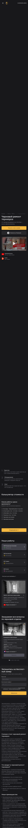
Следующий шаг (13, 530)
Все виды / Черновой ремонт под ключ (13, 508)
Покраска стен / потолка (9, 515)
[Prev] (1, 640)
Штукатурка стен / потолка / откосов (12, 511)
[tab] (9, 660)
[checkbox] (2, 509)
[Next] (27, 640)
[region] (14, 640)
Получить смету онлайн (14, 228)
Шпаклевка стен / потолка (10, 513)
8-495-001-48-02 (22, 3)
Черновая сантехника (8, 517)
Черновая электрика (8, 519)
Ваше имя (4, 676)
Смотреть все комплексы (8, 576)
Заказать (14, 655)
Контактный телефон (6, 681)
